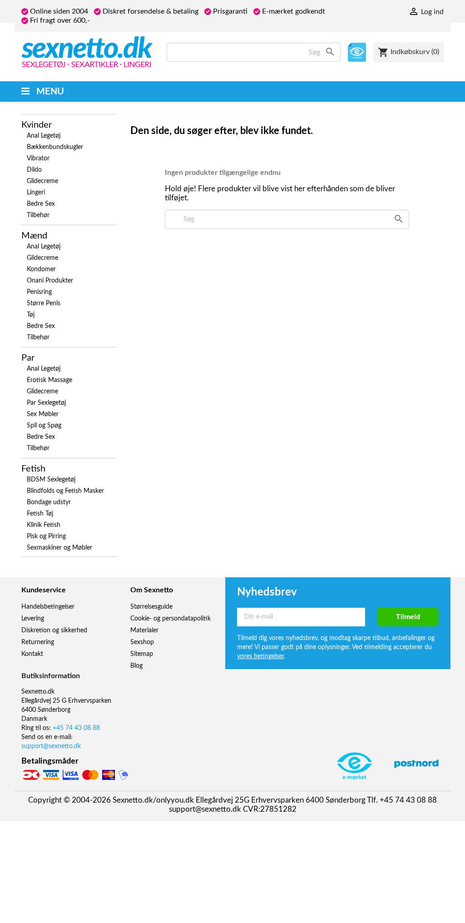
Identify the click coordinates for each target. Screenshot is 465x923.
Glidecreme (42, 181)
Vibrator (38, 158)
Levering (32, 618)
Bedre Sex (41, 204)
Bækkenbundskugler (55, 147)
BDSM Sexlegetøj (51, 479)
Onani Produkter (50, 281)
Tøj (31, 315)
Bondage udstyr (49, 502)
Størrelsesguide (151, 607)
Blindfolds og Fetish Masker (65, 491)
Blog (136, 666)
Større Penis (43, 303)
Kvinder (36, 124)
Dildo (34, 170)
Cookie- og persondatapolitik (170, 618)
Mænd (34, 235)
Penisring (39, 292)
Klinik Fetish (43, 525)
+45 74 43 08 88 (76, 728)
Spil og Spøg (44, 425)
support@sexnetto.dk (51, 746)
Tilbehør (38, 215)
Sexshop (142, 642)
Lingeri (36, 192)
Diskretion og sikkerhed (54, 630)
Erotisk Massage (49, 380)
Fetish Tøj (40, 514)
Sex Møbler (43, 414)
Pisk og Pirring (46, 536)
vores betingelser (260, 656)
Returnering (37, 642)
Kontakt (32, 654)
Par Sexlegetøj (46, 403)
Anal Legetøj (43, 136)
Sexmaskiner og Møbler (59, 548)
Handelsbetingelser (47, 607)
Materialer (144, 630)
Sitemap (141, 654)
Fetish (33, 468)
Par (28, 357)
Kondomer (41, 269)
